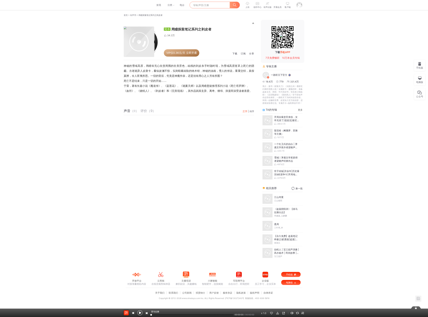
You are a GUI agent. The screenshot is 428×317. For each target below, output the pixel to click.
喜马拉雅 (136, 5)
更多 (300, 109)
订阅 (243, 53)
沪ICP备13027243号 (234, 298)
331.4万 (294, 81)
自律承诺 (268, 292)
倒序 (251, 111)
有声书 (133, 15)
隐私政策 (241, 292)
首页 (126, 15)
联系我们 (173, 292)
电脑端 (289, 282)
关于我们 (160, 292)
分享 (251, 53)
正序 (245, 111)
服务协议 (227, 292)
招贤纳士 (200, 292)
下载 (234, 53)
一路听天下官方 (279, 74)
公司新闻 (187, 292)
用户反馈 (214, 292)
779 (281, 81)
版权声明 (254, 292)
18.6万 (269, 81)
